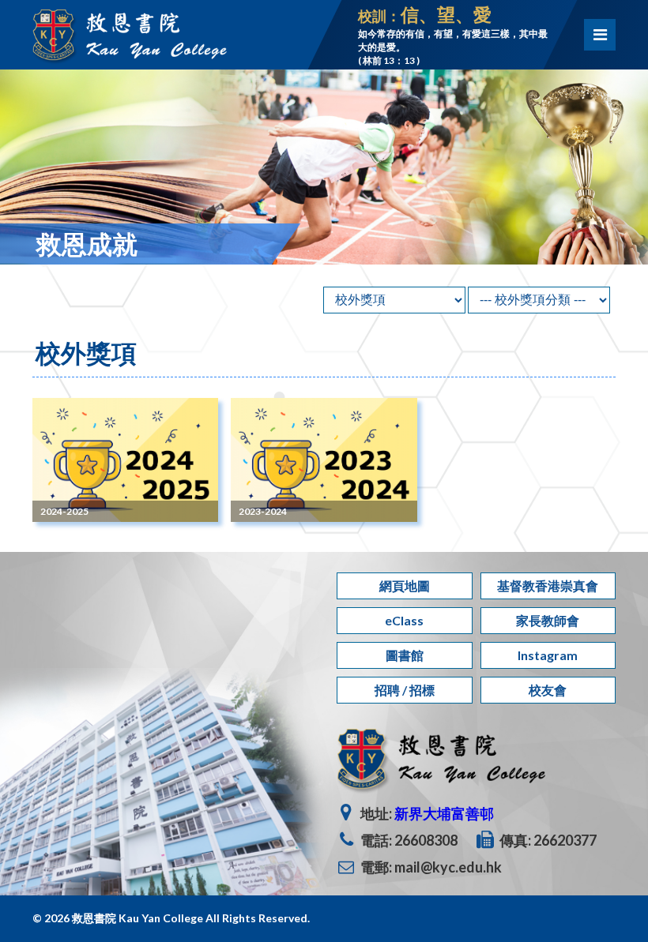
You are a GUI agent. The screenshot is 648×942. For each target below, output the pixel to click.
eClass (404, 620)
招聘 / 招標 (405, 689)
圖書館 (405, 654)
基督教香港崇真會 (547, 585)
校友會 (548, 689)
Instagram (548, 654)
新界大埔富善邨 (444, 813)
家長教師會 (547, 620)
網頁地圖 (404, 585)
